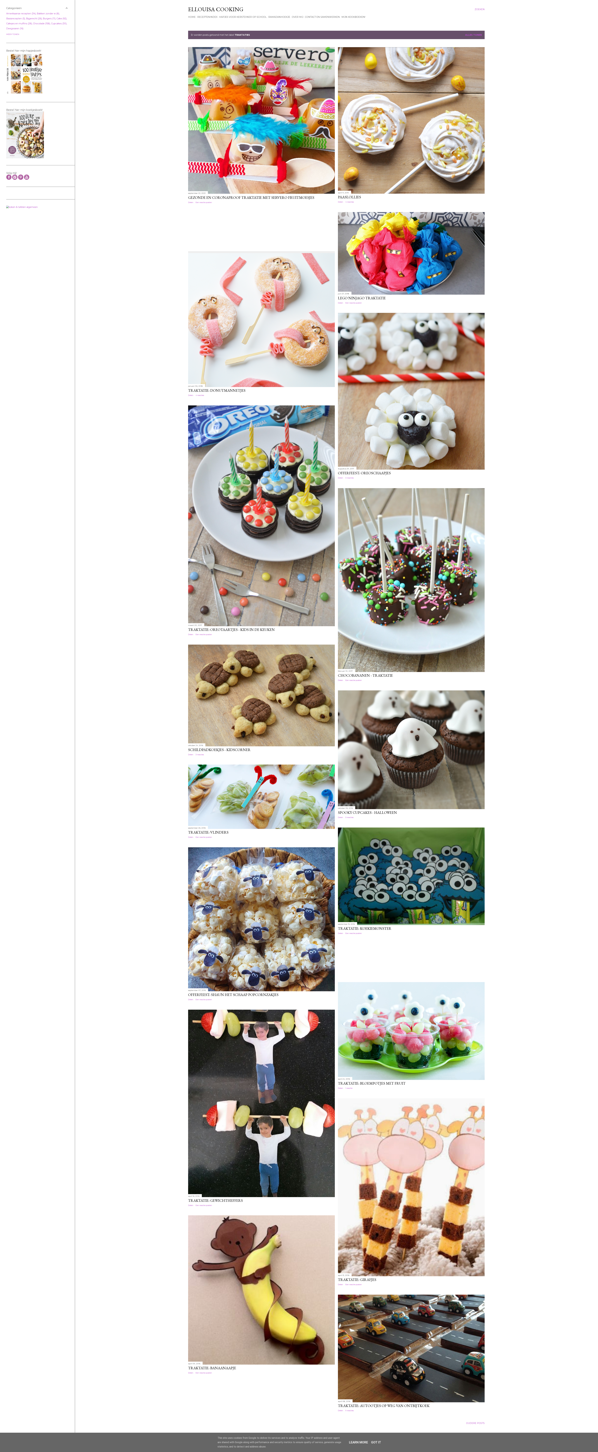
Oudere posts (475, 1423)
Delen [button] (190, 202)
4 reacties (349, 202)
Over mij (297, 17)
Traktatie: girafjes (357, 1279)
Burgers (49, 18)
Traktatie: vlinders (208, 832)
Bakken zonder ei (48, 13)
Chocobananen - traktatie (365, 675)
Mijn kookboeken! (353, 17)
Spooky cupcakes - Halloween (367, 812)
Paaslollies (349, 197)
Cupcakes (58, 23)
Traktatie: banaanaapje (212, 1368)
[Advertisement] (203, 226)
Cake (61, 18)
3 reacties (349, 478)
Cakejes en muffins (18, 23)
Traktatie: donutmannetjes (216, 390)
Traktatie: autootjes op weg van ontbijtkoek (384, 1405)
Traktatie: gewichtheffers (215, 1200)
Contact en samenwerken (322, 17)
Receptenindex (207, 17)
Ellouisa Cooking (215, 9)
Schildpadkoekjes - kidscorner (219, 749)
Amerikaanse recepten (20, 13)
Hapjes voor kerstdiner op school (243, 17)
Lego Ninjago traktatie (362, 298)
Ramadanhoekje (279, 17)
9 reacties (349, 1410)
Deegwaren (14, 28)
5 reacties (349, 817)
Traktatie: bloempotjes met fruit (372, 1083)
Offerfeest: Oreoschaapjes (364, 473)
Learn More (358, 1442)
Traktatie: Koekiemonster (364, 928)
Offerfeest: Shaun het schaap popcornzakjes (233, 994)
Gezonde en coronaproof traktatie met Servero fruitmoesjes (251, 197)
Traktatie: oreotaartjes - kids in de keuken (231, 629)
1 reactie (348, 1088)
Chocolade (41, 23)
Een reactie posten (204, 202)
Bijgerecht (33, 18)
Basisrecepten (15, 18)
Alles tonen (473, 34)
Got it (376, 1442)
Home (192, 17)
